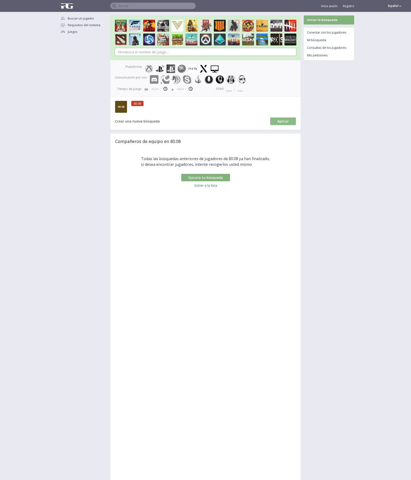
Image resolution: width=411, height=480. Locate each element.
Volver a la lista (205, 185)
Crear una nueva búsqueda (137, 121)
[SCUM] (248, 39)
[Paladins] (220, 39)
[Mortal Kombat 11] (191, 26)
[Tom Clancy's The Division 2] (234, 26)
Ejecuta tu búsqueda (205, 177)
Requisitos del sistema (84, 25)
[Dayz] (276, 26)
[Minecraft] (177, 39)
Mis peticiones (317, 55)
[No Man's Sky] (191, 39)
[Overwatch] (206, 39)
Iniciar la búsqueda (322, 20)
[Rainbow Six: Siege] (276, 39)
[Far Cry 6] (121, 26)
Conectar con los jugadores (327, 32)
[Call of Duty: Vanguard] (177, 26)
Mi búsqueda (316, 40)
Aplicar (283, 121)
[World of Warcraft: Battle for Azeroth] (290, 39)
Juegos (73, 31)
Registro (348, 6)
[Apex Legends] (206, 26)
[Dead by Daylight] (290, 26)
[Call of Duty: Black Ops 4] (220, 26)
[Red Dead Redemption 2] (149, 26)
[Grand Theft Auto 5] (163, 39)
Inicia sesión (329, 6)
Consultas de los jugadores (327, 47)
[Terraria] (262, 39)
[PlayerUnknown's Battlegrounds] (234, 39)
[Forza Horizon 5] (135, 26)
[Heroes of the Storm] (149, 39)
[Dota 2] (121, 39)
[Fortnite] (135, 39)
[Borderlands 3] (248, 26)
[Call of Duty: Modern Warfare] (163, 26)
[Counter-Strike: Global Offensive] (262, 26)
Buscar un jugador (81, 18)
